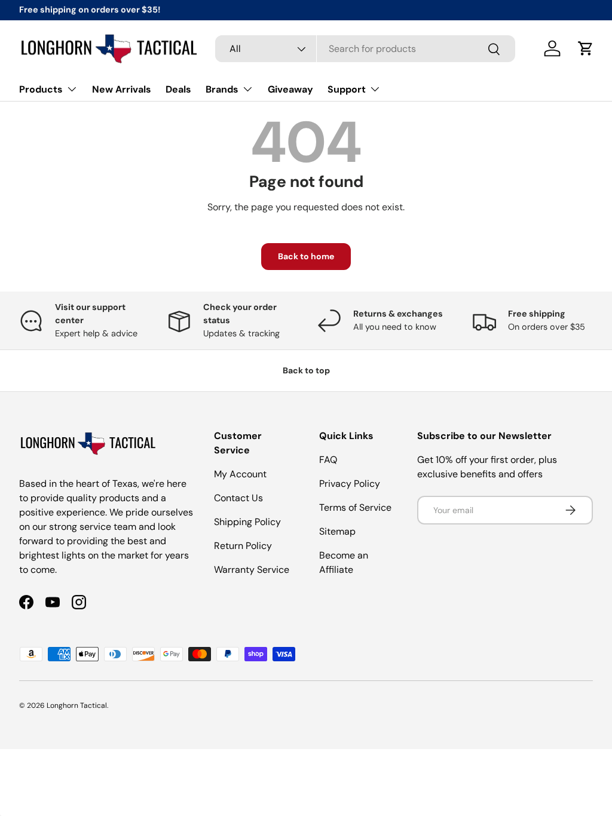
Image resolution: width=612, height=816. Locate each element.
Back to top (306, 370)
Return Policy (243, 545)
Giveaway (290, 89)
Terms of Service (355, 507)
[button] (586, 48)
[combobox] (365, 48)
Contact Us (238, 498)
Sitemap (337, 531)
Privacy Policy (349, 483)
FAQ (328, 459)
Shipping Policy (247, 522)
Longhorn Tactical (77, 705)
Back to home (306, 256)
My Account (240, 474)
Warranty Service (251, 569)
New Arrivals (121, 89)
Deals (178, 89)
